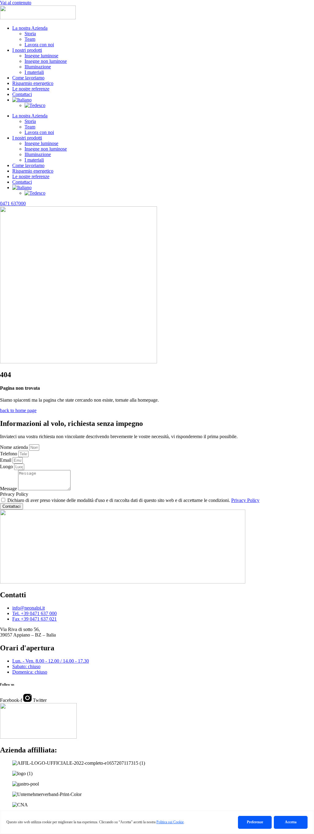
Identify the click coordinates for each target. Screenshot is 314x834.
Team (30, 39)
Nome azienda (14, 447)
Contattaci (22, 94)
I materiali (34, 72)
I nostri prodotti (27, 50)
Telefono (9, 453)
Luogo (7, 466)
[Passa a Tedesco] (35, 105)
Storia (30, 33)
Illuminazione (38, 66)
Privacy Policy (14, 494)
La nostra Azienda (30, 28)
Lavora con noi (39, 44)
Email (6, 460)
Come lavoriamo (28, 77)
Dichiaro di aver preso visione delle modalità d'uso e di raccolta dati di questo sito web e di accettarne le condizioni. (133, 500)
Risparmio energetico (32, 83)
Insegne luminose (41, 55)
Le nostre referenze (30, 88)
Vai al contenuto (15, 2)
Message (9, 488)
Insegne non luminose (46, 61)
